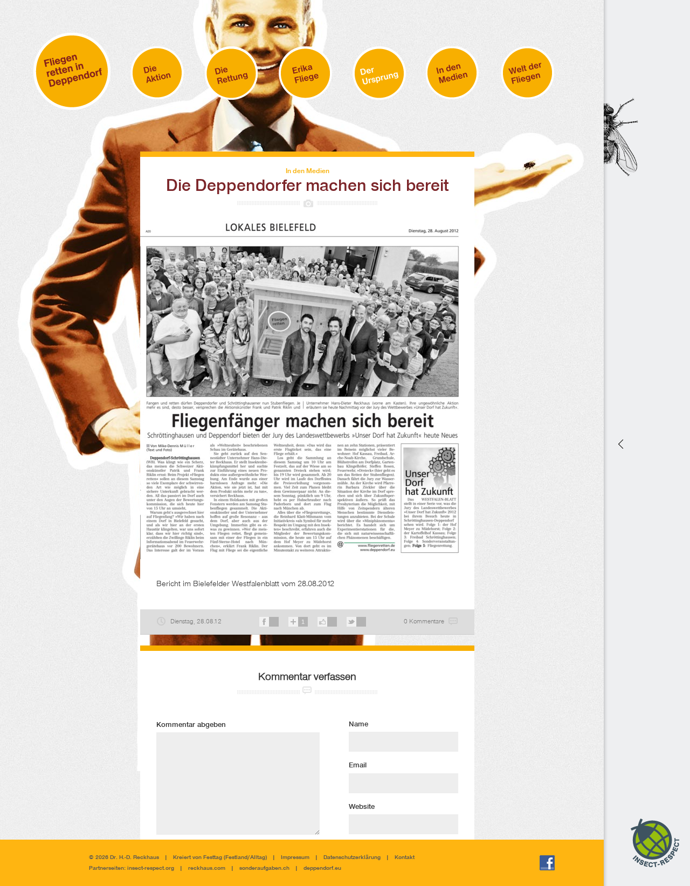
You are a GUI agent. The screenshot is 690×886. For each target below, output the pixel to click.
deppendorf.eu (322, 868)
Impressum (295, 858)
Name (358, 725)
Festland (236, 858)
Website (362, 807)
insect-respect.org (150, 868)
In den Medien (307, 171)
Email (358, 766)
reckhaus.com (206, 868)
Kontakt (405, 858)
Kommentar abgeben (191, 725)
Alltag (257, 858)
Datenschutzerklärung (352, 858)
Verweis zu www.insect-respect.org (620, 443)
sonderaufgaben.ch (264, 868)
